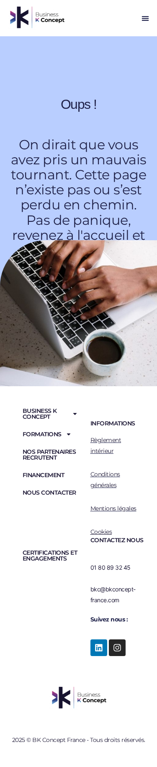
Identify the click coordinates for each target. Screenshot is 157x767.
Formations (42, 434)
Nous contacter (49, 492)
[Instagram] (117, 647)
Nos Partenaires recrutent (49, 454)
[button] (145, 18)
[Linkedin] (98, 647)
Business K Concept (40, 414)
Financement (43, 475)
